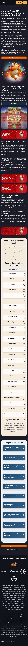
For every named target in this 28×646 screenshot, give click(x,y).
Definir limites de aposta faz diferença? (11, 534)
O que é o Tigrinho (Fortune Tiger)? (11, 448)
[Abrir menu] (25, 2)
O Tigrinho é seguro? (9, 457)
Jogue (19, 2)
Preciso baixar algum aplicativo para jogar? (12, 466)
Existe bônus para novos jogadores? (10, 486)
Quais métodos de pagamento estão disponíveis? (12, 476)
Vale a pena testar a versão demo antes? (11, 514)
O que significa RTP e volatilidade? (9, 505)
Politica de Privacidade (8, 558)
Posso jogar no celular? (10, 496)
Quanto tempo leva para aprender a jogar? (10, 524)
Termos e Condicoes (20, 558)
